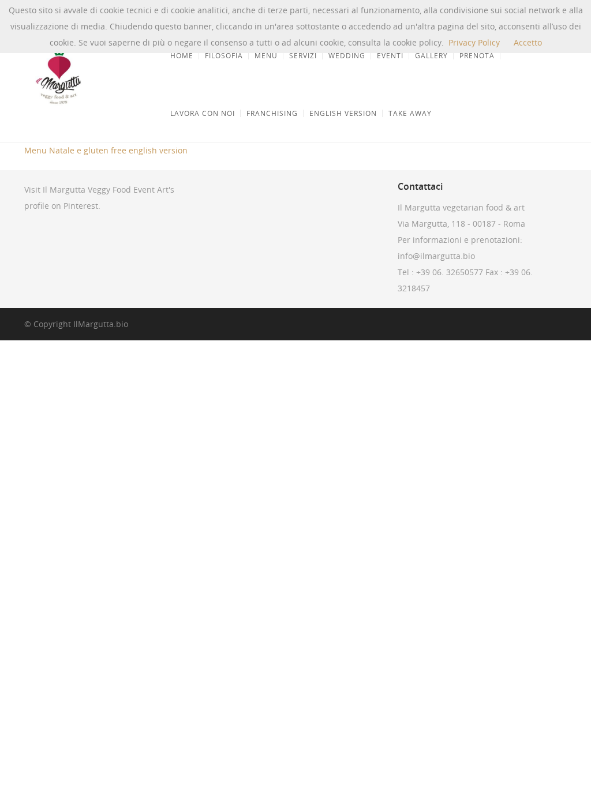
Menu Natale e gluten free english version (106, 150)
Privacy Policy (474, 42)
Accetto (528, 42)
